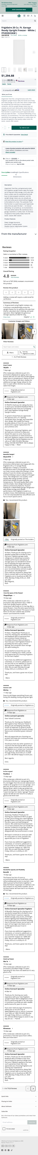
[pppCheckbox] (3, 148)
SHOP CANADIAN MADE (19, 9)
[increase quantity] (5, 127)
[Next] (33, 52)
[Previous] (4, 52)
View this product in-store (13, 141)
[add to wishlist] (9, 128)
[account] (31, 16)
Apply (4, 84)
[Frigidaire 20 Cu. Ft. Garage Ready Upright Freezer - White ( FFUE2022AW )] (19, 52)
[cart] (35, 16)
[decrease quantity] (5, 129)
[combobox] (19, 21)
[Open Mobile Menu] (2, 16)
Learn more (31, 90)
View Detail (24, 134)
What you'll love (7, 94)
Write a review (22, 35)
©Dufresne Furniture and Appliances (10, 1141)
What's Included (10, 152)
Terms (9, 84)
